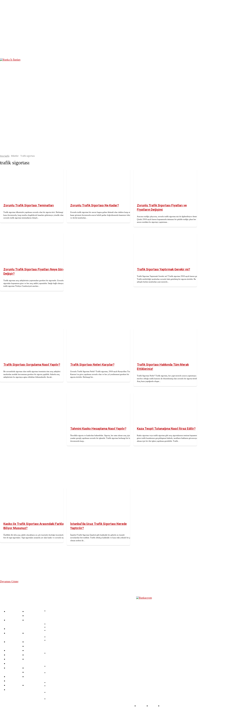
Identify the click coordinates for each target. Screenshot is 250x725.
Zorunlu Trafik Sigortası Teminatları (28, 205)
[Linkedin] (78, 715)
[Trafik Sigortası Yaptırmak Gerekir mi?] (165, 249)
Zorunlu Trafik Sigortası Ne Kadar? (94, 205)
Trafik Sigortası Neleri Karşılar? (92, 364)
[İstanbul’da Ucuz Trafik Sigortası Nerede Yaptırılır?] (98, 503)
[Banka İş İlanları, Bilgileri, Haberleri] (153, 641)
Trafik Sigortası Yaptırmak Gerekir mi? (163, 269)
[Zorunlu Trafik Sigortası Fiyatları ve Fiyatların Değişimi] (165, 185)
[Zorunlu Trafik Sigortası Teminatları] (31, 185)
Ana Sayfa (4, 155)
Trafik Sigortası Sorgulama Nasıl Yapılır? (31, 364)
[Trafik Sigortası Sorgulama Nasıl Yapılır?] (31, 344)
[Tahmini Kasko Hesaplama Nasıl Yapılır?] (98, 408)
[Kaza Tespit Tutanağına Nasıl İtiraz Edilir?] (165, 408)
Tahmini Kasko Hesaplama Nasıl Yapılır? (98, 428)
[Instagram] (69, 715)
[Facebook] (60, 715)
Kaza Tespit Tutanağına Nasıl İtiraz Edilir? (166, 428)
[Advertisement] (98, 277)
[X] (87, 715)
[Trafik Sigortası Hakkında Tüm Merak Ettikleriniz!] (165, 344)
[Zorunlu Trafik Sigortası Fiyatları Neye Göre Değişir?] (31, 249)
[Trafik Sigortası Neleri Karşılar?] (98, 344)
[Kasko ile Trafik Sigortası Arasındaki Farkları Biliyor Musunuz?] (31, 503)
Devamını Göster (9, 581)
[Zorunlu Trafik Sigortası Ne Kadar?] (98, 185)
